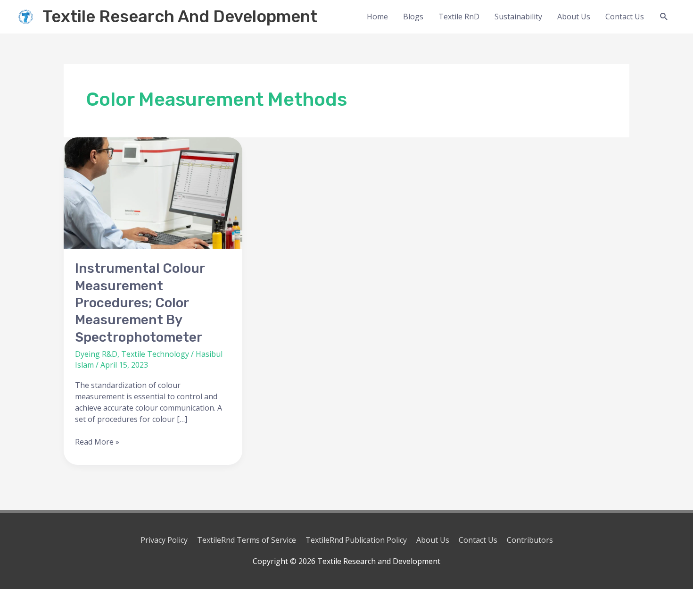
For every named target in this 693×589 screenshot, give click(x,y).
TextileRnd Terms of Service (246, 540)
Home (377, 16)
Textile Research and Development (179, 16)
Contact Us (624, 16)
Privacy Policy (164, 540)
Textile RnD (458, 16)
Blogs (413, 16)
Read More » (97, 441)
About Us (573, 16)
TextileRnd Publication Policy (356, 540)
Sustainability (518, 16)
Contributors (530, 540)
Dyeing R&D (96, 354)
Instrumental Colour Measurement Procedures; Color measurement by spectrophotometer (140, 303)
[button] (664, 17)
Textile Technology (155, 354)
